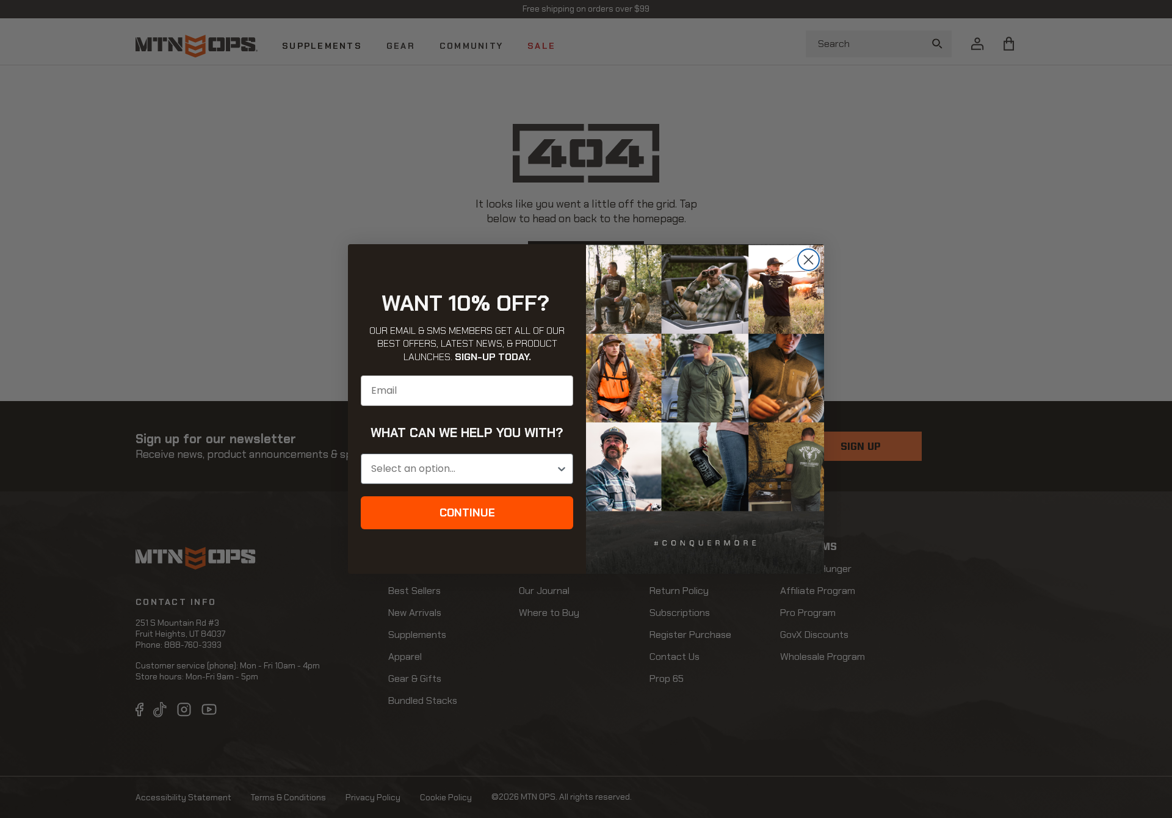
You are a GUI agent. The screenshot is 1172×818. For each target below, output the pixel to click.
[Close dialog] (808, 259)
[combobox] (463, 468)
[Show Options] (561, 468)
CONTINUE (467, 512)
